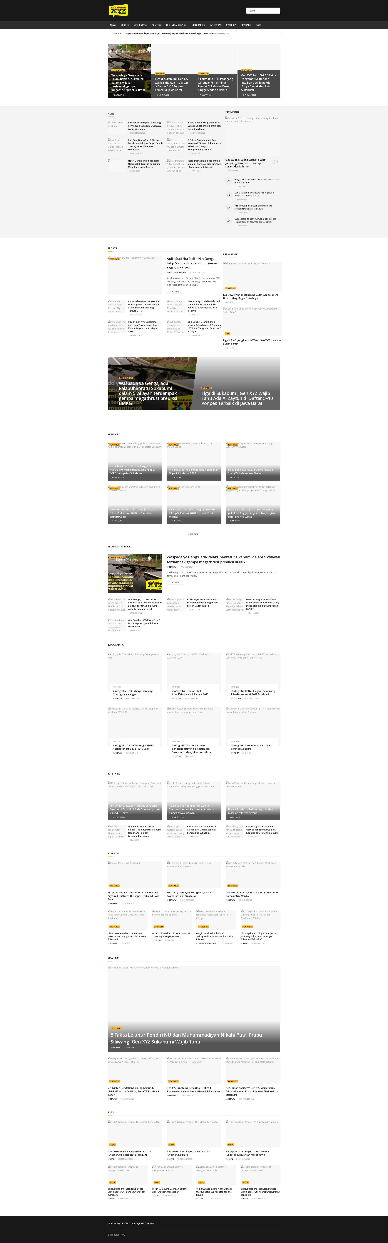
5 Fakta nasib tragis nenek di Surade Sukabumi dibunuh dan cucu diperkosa (204, 125)
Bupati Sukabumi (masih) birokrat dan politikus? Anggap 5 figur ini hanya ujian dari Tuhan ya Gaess (251, 513)
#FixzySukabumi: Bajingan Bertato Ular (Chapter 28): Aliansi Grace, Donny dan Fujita (260, 1191)
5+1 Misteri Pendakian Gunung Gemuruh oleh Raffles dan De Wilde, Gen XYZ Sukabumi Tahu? (133, 1091)
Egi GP (236, 753)
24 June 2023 (194, 272)
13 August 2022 (136, 153)
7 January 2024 (205, 95)
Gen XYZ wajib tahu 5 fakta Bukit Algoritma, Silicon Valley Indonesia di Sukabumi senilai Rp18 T (262, 604)
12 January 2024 (163, 95)
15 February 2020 (125, 1159)
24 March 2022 (135, 335)
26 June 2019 (116, 521)
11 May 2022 (134, 171)
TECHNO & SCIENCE (176, 24)
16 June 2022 (125, 943)
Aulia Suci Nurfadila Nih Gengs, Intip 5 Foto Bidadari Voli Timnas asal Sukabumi (192, 263)
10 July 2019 (234, 817)
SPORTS (125, 24)
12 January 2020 (213, 1198)
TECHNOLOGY (118, 70)
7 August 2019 (131, 753)
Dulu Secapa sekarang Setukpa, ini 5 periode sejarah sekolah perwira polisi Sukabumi (255, 220)
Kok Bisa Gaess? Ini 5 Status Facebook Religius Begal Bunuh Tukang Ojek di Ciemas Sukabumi (145, 144)
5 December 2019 (192, 698)
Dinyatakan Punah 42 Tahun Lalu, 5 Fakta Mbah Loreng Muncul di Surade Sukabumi (127, 936)
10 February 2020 (184, 1159)
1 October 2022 (118, 817)
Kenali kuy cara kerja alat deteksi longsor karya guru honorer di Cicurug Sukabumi (262, 829)
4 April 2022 (194, 315)
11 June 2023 (230, 302)
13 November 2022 (197, 133)
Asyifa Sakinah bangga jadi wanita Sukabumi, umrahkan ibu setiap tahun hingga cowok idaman (191, 809)
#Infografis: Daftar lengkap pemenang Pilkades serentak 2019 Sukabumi (253, 692)
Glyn (112, 1159)
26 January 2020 (169, 1196)
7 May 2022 (169, 940)
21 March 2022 (195, 335)
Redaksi (150, 1223)
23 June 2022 (194, 153)
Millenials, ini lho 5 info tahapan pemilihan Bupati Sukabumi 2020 (193, 471)
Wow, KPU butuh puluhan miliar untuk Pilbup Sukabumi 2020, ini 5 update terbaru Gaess (132, 513)
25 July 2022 (230, 348)
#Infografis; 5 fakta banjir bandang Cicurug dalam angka (132, 692)
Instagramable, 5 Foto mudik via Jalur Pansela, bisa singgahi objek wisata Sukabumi (205, 164)
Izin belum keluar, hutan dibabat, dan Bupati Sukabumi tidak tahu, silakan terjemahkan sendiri (144, 831)
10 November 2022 (246, 1099)
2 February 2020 (243, 1159)
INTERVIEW (215, 24)
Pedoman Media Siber (118, 1223)
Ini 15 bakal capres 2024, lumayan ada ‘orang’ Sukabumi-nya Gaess (250, 471)
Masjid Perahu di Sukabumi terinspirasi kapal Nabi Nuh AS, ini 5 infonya (214, 936)
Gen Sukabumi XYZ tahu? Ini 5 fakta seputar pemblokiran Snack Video (144, 623)
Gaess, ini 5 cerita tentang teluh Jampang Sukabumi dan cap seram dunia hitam (245, 163)
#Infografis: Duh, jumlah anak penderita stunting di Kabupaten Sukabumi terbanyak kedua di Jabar (192, 749)
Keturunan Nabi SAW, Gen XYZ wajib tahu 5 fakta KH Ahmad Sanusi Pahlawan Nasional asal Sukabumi (252, 1091)
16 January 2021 (259, 943)
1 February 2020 (125, 1198)
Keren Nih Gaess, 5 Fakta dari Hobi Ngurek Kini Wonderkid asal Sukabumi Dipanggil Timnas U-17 (144, 306)
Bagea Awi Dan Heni (177, 272)
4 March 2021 (135, 630)
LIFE (227, 333)
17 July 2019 (175, 477)
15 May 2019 (234, 521)
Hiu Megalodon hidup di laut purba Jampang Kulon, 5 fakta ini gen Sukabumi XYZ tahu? (259, 936)
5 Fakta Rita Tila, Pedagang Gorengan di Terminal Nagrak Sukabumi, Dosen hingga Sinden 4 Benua (215, 84)
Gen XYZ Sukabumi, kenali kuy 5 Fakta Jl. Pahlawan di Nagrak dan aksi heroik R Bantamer (193, 1089)
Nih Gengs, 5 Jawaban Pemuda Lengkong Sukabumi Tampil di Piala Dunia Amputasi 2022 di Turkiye (135, 809)
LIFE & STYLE (140, 24)
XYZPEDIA (231, 24)
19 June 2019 (175, 521)
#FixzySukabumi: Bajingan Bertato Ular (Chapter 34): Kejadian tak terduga (129, 1153)
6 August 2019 (117, 477)
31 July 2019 (190, 756)
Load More (194, 534)
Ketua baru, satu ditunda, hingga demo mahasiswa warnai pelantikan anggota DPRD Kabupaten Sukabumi (132, 469)
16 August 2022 (245, 900)
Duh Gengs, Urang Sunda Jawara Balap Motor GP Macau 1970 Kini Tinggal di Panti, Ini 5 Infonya (204, 326)
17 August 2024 (119, 95)
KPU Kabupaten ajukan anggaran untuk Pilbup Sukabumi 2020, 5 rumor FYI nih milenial (192, 513)
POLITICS (156, 24)
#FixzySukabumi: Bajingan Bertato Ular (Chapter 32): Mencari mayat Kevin (248, 1153)
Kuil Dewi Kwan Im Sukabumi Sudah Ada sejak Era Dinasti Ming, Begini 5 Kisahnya (250, 296)
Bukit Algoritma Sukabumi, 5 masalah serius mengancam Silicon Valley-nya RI (203, 602)
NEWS (113, 24)
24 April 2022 (195, 171)
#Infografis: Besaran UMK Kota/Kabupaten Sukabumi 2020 (190, 692)
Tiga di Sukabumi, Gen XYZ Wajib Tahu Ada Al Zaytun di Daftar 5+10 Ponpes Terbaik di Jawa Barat (172, 84)
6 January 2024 (249, 95)
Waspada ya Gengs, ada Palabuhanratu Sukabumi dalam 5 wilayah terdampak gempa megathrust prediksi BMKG (128, 82)
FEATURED (203, 74)
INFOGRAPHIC (198, 24)
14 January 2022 (177, 817)
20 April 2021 (194, 610)
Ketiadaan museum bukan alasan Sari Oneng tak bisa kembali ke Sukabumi (202, 829)
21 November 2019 (252, 698)
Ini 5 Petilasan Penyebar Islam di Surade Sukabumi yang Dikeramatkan (253, 207)
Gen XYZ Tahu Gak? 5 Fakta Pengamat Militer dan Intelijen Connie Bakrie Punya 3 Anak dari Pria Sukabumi (174, 33)
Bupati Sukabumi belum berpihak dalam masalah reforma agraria (252, 811)
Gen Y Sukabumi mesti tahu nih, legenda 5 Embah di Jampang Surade (254, 194)
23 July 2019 (247, 753)
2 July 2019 (134, 840)
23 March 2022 (135, 613)
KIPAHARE (246, 24)
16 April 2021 (253, 613)
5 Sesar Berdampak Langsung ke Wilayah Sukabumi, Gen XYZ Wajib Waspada (145, 125)
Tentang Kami (137, 1223)
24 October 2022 (186, 900)
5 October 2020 (132, 698)
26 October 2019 (258, 1198)
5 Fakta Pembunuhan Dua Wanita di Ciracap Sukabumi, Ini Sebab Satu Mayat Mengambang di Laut (205, 144)
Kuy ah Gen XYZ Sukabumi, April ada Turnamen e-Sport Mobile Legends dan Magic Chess (143, 326)
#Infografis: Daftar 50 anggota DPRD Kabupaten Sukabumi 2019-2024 (133, 747)
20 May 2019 (194, 837)
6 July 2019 (234, 477)
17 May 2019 (253, 837)
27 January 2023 (127, 1099)
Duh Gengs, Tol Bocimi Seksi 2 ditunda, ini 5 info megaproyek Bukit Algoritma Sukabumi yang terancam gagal (145, 604)
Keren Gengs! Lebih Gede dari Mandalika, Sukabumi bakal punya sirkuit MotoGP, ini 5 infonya (203, 306)
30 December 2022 (137, 133)
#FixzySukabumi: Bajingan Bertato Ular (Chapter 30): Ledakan (170, 1190)
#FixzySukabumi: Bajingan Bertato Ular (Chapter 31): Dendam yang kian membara (126, 1191)
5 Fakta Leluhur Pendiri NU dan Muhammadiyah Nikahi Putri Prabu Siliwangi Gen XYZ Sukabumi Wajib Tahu (186, 1038)
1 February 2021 (226, 943)
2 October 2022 (136, 315)
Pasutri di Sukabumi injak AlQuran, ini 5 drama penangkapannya (171, 935)
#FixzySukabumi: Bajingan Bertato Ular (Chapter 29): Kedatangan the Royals (214, 1191)
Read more (175, 291)
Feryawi (172, 567)
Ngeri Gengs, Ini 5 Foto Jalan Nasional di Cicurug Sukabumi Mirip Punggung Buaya (144, 164)
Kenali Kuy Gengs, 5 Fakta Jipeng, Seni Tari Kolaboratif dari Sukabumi (190, 894)
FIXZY (258, 24)
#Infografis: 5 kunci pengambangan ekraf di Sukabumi (251, 747)
